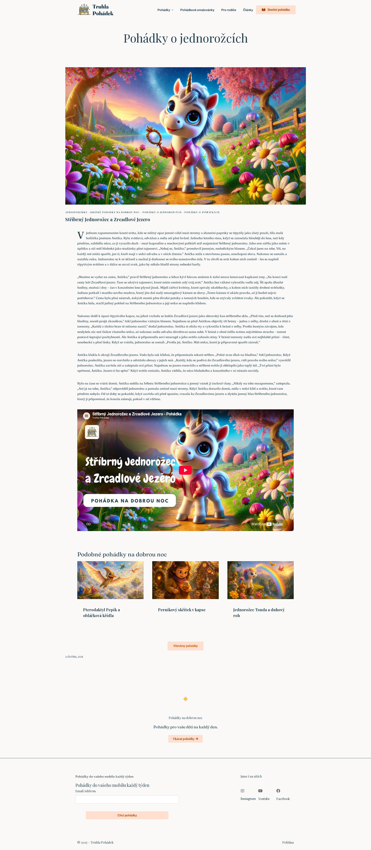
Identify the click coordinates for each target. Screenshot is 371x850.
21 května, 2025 (74, 656)
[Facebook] (278, 791)
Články (248, 10)
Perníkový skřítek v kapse (182, 609)
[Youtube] (260, 791)
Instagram (248, 798)
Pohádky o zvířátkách (202, 212)
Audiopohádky (76, 212)
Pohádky (163, 10)
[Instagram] (242, 791)
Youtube (264, 798)
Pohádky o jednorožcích (162, 212)
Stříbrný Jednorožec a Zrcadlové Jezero (107, 219)
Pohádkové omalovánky (197, 10)
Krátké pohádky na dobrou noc (115, 212)
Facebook (283, 798)
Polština (288, 842)
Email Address (85, 791)
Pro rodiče (228, 10)
